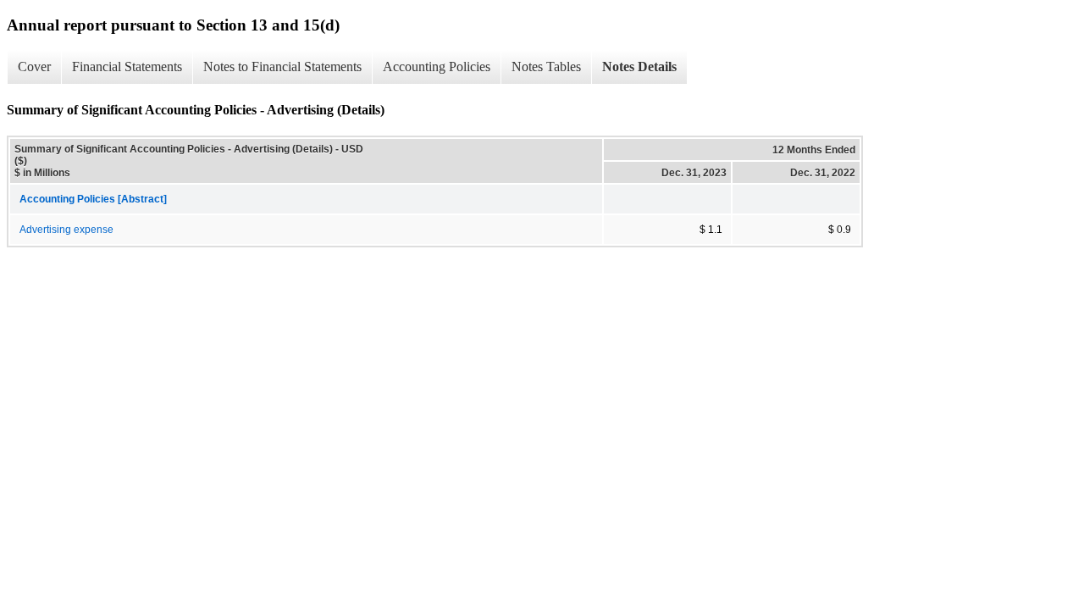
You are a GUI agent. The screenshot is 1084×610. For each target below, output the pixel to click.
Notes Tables (546, 66)
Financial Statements (127, 66)
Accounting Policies (436, 66)
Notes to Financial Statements (282, 66)
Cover (34, 66)
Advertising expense (66, 230)
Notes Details (639, 66)
